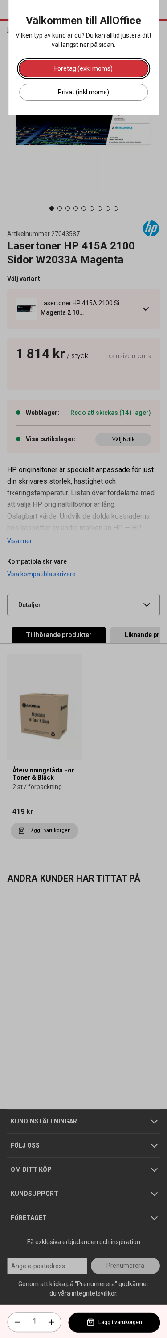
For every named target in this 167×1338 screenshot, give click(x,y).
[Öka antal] (51, 1322)
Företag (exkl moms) (83, 68)
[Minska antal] (17, 1322)
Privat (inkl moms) (83, 92)
